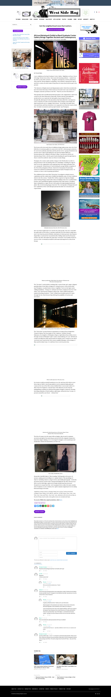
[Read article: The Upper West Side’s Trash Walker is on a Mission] (66, 659)
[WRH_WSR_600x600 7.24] (89, 47)
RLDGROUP (97, 688)
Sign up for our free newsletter (55, 29)
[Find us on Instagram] (99, 11)
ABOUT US (92, 19)
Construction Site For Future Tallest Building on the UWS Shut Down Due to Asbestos (21, 39)
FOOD (31, 19)
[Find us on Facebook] (94, 11)
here (60, 500)
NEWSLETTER (28, 688)
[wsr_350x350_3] (89, 73)
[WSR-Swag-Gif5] (89, 121)
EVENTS (47, 688)
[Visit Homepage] (60, 11)
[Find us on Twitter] (96, 11)
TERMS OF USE (62, 688)
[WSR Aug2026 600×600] (89, 209)
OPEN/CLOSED (25, 19)
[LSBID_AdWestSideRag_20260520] (89, 165)
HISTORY (80, 19)
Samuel (49, 601)
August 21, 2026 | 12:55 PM (40, 669)
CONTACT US (20, 688)
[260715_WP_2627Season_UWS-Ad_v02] (89, 99)
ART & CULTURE (57, 19)
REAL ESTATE (49, 19)
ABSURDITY (85, 19)
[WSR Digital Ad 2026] (89, 143)
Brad (49, 626)
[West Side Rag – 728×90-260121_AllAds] (55, 2)
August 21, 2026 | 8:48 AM (62, 669)
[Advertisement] (89, 229)
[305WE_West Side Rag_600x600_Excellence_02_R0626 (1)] (21, 58)
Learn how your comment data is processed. (59, 559)
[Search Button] (30, 24)
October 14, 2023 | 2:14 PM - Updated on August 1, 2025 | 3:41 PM (47, 39)
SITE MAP (69, 688)
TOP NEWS (18, 19)
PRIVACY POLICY (54, 688)
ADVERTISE (41, 688)
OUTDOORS (41, 19)
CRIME (74, 19)
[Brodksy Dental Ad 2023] (89, 187)
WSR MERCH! (35, 688)
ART (62, 39)
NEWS (64, 39)
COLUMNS (70, 19)
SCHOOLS (36, 19)
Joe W (49, 583)
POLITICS (64, 19)
